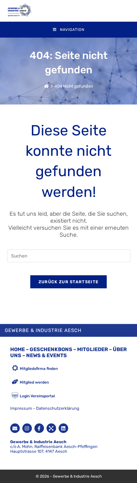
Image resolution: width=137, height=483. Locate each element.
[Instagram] (27, 428)
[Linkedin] (63, 428)
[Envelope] (15, 428)
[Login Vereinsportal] (15, 396)
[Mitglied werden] (15, 382)
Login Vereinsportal (37, 396)
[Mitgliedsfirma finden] (15, 368)
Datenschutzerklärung (57, 408)
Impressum (21, 408)
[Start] (46, 86)
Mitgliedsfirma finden (39, 368)
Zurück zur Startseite (68, 281)
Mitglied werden (34, 382)
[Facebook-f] (39, 428)
